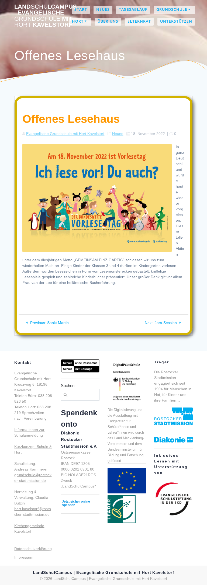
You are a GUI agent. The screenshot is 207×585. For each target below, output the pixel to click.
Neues (103, 9)
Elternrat (139, 21)
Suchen (67, 385)
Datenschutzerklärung (33, 548)
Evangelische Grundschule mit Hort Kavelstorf (65, 133)
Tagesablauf (133, 9)
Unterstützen (176, 21)
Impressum (23, 557)
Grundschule (171, 9)
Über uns (108, 21)
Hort (78, 21)
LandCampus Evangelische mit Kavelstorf (45, 16)
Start (80, 9)
